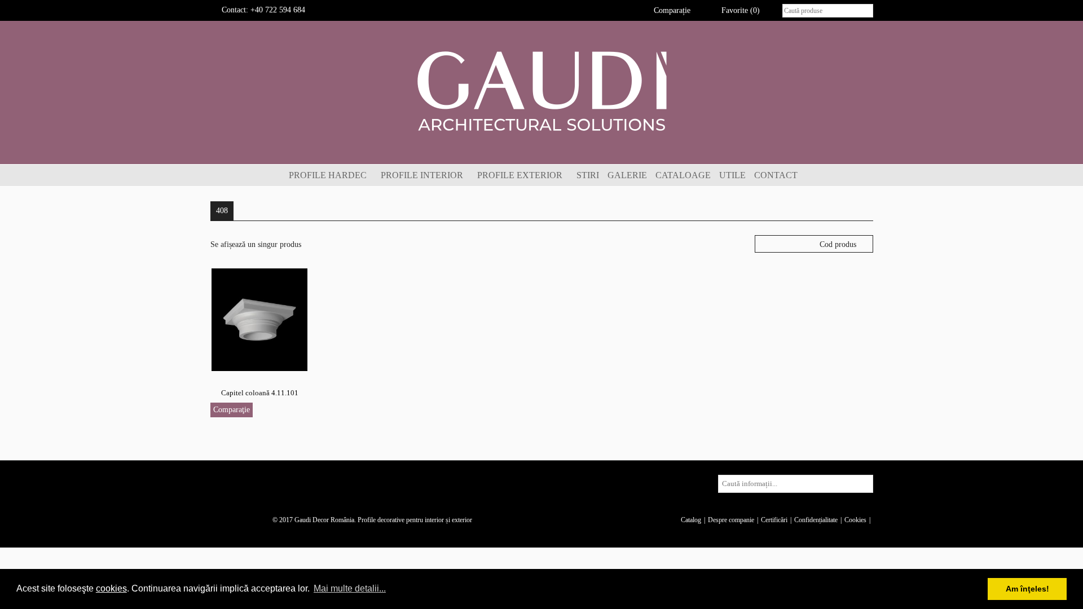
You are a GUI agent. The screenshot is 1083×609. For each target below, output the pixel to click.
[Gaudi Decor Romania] (541, 90)
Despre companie (731, 520)
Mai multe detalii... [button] (350, 588)
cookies (111, 588)
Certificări (774, 520)
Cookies (855, 520)
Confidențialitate (816, 520)
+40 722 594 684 (277, 10)
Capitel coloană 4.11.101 (259, 393)
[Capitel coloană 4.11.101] (259, 319)
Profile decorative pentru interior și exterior (415, 520)
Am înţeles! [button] (1027, 588)
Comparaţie (231, 409)
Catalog (691, 520)
